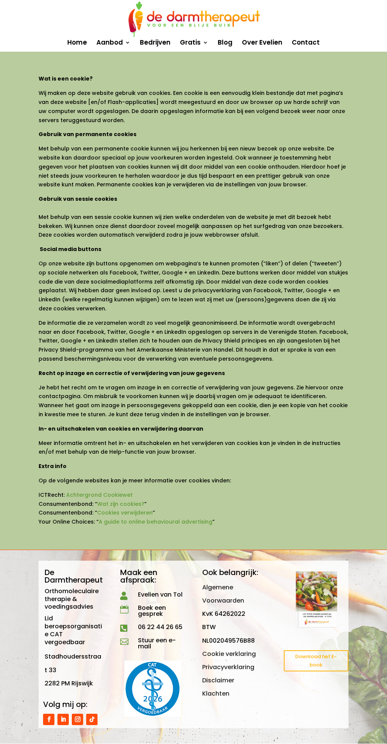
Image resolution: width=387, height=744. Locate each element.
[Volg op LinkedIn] (63, 719)
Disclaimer (218, 680)
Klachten (215, 693)
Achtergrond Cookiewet (99, 495)
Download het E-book (316, 660)
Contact (306, 43)
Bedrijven (155, 43)
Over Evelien (262, 43)
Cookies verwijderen (125, 512)
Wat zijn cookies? (120, 504)
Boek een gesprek (152, 610)
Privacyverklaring (228, 667)
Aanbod (109, 43)
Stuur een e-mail (157, 643)
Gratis (190, 43)
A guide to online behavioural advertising (155, 521)
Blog (225, 43)
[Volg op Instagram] (77, 719)
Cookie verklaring (229, 653)
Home (77, 43)
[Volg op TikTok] (92, 719)
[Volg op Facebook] (48, 719)
